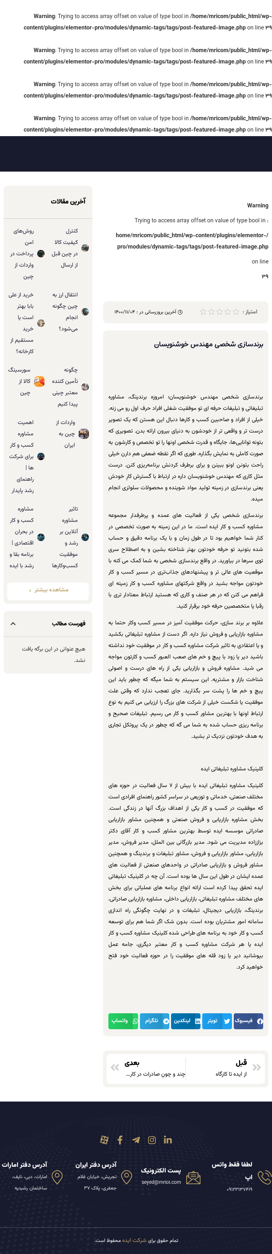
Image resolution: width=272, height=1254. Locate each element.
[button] (248, 1021)
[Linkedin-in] (168, 1140)
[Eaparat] (104, 1140)
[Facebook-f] (120, 1140)
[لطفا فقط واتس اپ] (265, 1177)
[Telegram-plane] (136, 1140)
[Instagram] (152, 1140)
